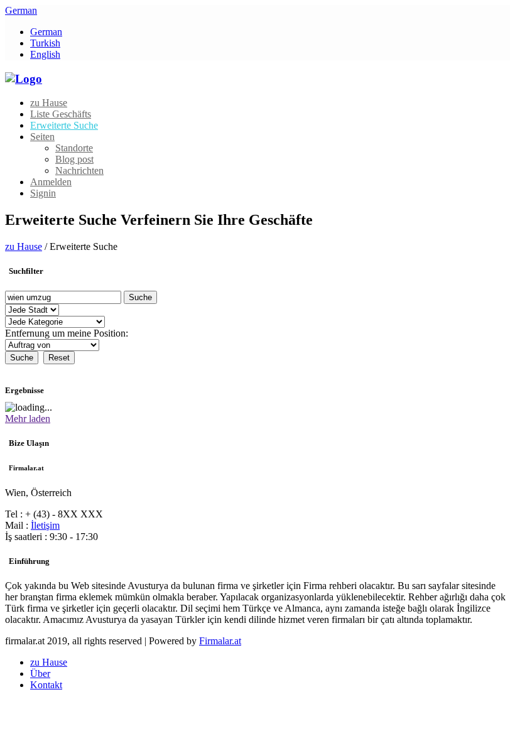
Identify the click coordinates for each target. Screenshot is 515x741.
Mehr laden (27, 418)
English (45, 54)
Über (40, 673)
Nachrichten (79, 170)
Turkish (45, 43)
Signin (43, 193)
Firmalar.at (220, 641)
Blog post (74, 159)
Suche (140, 297)
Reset (59, 357)
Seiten (42, 136)
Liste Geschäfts (60, 114)
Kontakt (46, 684)
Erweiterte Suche (64, 125)
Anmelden (51, 181)
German (21, 10)
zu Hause (48, 102)
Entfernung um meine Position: (66, 333)
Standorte (74, 148)
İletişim (45, 525)
